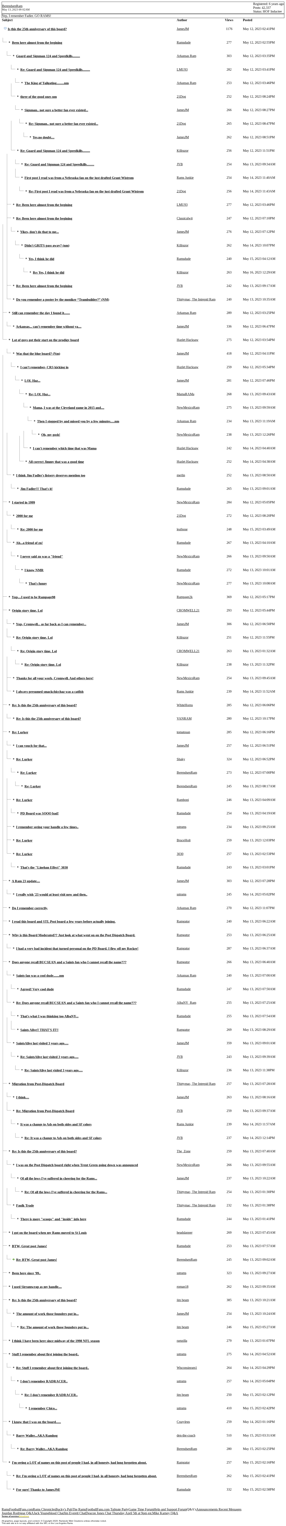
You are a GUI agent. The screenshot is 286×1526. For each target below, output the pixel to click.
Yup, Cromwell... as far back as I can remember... (51, 624)
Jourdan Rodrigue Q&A (18, 1513)
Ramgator (183, 921)
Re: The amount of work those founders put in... (54, 1327)
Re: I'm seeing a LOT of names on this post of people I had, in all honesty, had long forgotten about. (86, 1476)
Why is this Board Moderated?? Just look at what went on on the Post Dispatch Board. (73, 935)
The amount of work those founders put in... (47, 1314)
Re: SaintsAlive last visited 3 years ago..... (49, 1057)
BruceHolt (184, 840)
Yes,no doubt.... (43, 137)
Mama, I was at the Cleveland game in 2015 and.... (68, 407)
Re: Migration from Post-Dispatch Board (45, 1111)
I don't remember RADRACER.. (44, 1381)
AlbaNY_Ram (186, 1002)
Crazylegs (183, 1422)
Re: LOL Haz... (39, 394)
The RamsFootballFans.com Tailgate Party (100, 1509)
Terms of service (10, 1516)
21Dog (181, 96)
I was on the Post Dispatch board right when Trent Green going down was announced (77, 1165)
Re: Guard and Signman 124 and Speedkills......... (55, 69)
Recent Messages (230, 1509)
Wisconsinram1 (187, 1367)
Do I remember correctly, (30, 908)
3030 (180, 854)
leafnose (182, 529)
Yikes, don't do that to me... (39, 232)
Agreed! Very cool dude (37, 989)
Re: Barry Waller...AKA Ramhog (44, 1449)
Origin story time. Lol (27, 610)
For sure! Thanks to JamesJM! (38, 1489)
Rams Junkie (185, 177)
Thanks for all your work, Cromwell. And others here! (54, 678)
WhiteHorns (185, 705)
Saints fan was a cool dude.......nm (40, 975)
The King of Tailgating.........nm (46, 83)
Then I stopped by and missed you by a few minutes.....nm (78, 421)
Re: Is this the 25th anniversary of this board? (44, 705)
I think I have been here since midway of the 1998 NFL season (56, 1341)
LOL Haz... (32, 380)
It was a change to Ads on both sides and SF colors (55, 1124)
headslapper (184, 1232)
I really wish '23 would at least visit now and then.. (51, 894)
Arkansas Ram (186, 56)
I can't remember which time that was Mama (65, 448)
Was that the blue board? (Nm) (38, 353)
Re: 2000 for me (31, 529)
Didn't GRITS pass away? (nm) (46, 245)
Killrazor (182, 150)
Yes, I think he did (41, 259)
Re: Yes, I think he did (48, 272)
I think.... (22, 1097)
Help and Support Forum (170, 1509)
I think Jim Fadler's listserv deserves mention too (50, 475)
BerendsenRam (12, 6)
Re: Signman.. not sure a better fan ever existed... (63, 124)
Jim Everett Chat (75, 1513)
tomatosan (183, 732)
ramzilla (182, 1340)
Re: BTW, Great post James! (36, 1260)
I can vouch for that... (31, 745)
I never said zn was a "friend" (41, 556)
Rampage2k (185, 597)
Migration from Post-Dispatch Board (38, 1084)
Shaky (181, 759)
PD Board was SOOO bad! (39, 813)
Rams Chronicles (44, 1509)
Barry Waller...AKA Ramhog (37, 1435)
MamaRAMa (185, 394)
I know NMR (34, 570)
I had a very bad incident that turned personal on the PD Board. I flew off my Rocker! (77, 948)
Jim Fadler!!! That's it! (36, 489)
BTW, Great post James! (29, 1246)
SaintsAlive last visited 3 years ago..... (42, 1043)
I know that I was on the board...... (36, 1422)
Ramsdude (184, 42)
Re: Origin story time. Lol (34, 637)
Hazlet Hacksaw (187, 340)
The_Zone (184, 1151)
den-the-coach (186, 1435)
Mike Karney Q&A (165, 1513)
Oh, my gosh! (50, 435)
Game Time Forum (141, 1509)
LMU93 (182, 69)
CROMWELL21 (188, 610)
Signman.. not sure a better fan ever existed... (56, 110)
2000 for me (24, 516)
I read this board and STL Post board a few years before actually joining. (64, 921)
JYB (180, 164)
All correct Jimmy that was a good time (56, 462)
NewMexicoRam (188, 407)
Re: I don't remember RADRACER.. (51, 1395)
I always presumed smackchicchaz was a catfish (50, 691)
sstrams (181, 827)
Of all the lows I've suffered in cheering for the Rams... (58, 1178)
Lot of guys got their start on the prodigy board (45, 340)
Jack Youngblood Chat (49, 1513)
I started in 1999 (23, 502)
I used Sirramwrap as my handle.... (37, 1287)
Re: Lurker (20, 732)
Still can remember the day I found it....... (41, 313)
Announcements (207, 1509)
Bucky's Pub (63, 1509)
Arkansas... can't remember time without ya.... (48, 326)
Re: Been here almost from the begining (44, 205)
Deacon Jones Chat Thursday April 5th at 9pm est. (119, 1513)
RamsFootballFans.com (17, 1509)
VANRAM (184, 718)
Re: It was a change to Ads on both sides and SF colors (63, 1138)
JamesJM (183, 29)
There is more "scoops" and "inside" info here (53, 1219)
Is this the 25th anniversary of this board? (37, 29)
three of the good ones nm (38, 96)
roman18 (182, 1286)
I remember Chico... (43, 1408)
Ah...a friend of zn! (29, 543)
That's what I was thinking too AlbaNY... (49, 1016)
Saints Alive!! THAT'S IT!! (39, 1030)
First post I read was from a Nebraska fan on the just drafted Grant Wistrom (79, 178)
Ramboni (183, 800)
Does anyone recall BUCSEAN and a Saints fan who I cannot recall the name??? (69, 962)
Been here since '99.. (26, 1273)
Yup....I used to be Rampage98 (33, 597)
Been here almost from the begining (37, 42)
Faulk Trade (25, 1205)
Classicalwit (185, 218)
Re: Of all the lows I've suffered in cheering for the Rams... (65, 1192)
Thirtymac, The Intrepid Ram (196, 299)
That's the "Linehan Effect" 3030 (44, 867)
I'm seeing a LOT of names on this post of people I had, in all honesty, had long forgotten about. (79, 1462)
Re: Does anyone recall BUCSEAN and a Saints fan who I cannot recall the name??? (76, 1003)
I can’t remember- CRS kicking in (44, 367)
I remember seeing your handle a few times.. (47, 827)
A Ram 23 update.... (26, 881)
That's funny (38, 583)
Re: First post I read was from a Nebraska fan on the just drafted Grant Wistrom (86, 191)
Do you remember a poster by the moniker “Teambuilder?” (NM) (62, 299)
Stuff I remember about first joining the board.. (45, 1354)
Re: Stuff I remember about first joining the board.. (52, 1368)
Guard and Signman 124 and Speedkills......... (48, 56)
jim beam (183, 1300)
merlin (181, 475)
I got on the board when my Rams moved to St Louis (49, 1233)
